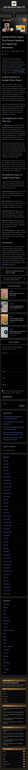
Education (5, 617)
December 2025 (7, 483)
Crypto (5, 614)
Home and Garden (8, 646)
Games (5, 636)
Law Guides (6, 649)
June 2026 (5, 464)
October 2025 (6, 490)
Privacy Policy (5, 696)
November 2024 (7, 525)
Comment (5, 352)
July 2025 (5, 499)
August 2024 (6, 535)
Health (4, 643)
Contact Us (5, 694)
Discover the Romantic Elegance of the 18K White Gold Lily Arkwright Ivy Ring (13, 719)
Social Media (6, 662)
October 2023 (6, 568)
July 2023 (5, 577)
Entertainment (6, 620)
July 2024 (5, 538)
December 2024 (7, 522)
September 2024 (7, 532)
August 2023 (6, 574)
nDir (14, 51)
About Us (5, 691)
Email (4, 378)
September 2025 (7, 493)
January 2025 (6, 519)
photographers (5, 264)
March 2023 (6, 584)
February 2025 (6, 516)
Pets (4, 659)
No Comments (21, 51)
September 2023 (7, 571)
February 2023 (6, 587)
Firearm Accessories (8, 630)
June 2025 (5, 503)
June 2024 (5, 542)
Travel (4, 672)
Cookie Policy (5, 701)
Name (4, 371)
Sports (4, 666)
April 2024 (5, 548)
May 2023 (5, 580)
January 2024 (6, 558)
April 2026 (5, 470)
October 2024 (6, 529)
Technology (6, 669)
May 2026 (5, 467)
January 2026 (6, 480)
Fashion (5, 623)
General (6, 54)
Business (5, 607)
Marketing (5, 656)
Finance (5, 627)
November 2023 (7, 564)
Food (4, 633)
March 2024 (6, 551)
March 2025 (6, 512)
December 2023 (7, 561)
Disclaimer (5, 699)
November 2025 (7, 486)
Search (5, 403)
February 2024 (6, 555)
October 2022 (6, 593)
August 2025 (6, 496)
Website (4, 384)
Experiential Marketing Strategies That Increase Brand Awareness (13, 709)
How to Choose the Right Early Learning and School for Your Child (13, 715)
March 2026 (6, 473)
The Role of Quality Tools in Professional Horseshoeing (13, 712)
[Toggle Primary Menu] (14, 16)
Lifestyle (5, 653)
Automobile (6, 604)
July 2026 (5, 460)
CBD (4, 610)
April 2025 (5, 509)
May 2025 (5, 506)
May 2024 (5, 545)
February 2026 (6, 477)
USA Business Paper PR (14, 7)
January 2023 (6, 590)
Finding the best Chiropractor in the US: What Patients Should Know (13, 722)
